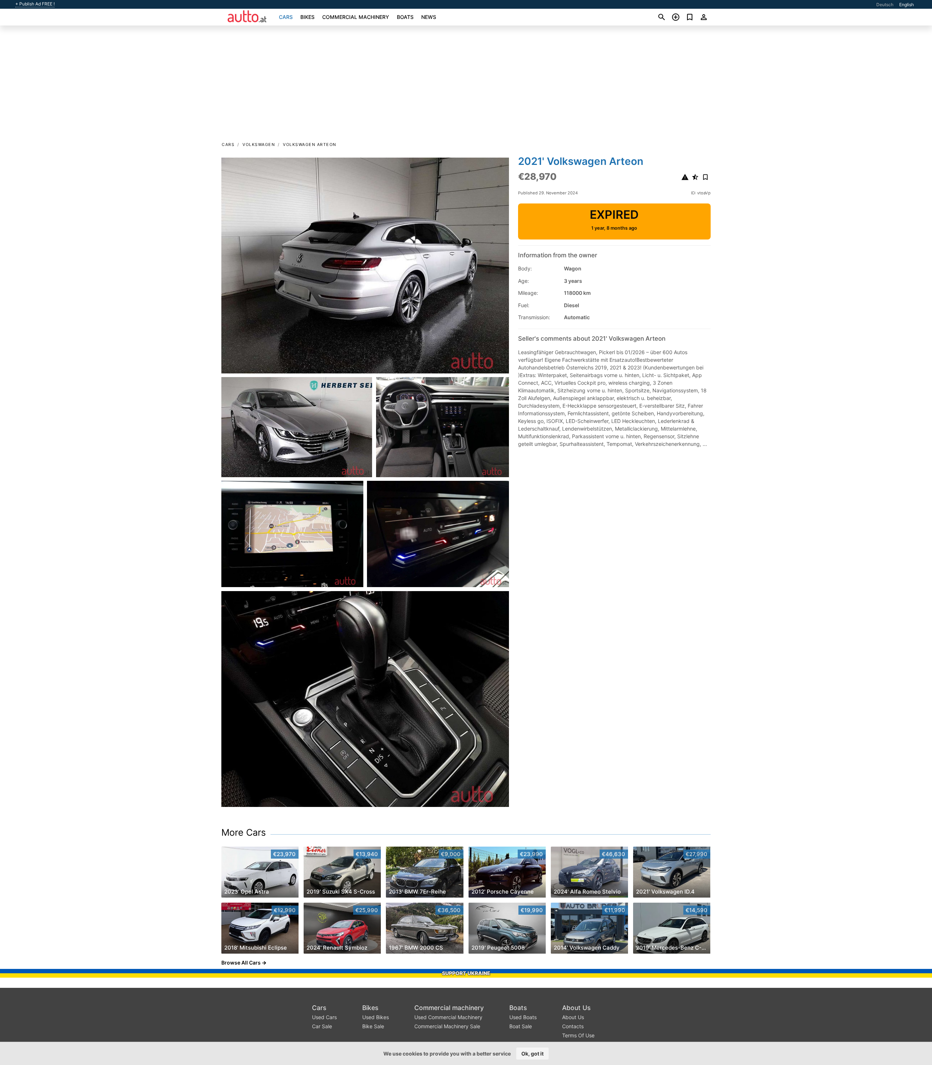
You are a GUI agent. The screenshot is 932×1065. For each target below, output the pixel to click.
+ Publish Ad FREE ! (35, 4)
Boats (405, 17)
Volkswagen (258, 144)
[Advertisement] (466, 86)
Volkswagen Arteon (309, 144)
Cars (286, 17)
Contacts (573, 1026)
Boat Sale (520, 1026)
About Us (576, 1007)
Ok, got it (532, 1053)
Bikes (307, 17)
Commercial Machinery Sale (447, 1026)
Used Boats (523, 1017)
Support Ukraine (466, 973)
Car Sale (322, 1026)
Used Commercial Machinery (448, 1017)
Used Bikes (375, 1017)
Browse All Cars (241, 962)
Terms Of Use (578, 1035)
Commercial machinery (355, 17)
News (428, 17)
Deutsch (884, 4)
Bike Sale (373, 1026)
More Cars (243, 832)
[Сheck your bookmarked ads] (690, 17)
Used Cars (324, 1017)
